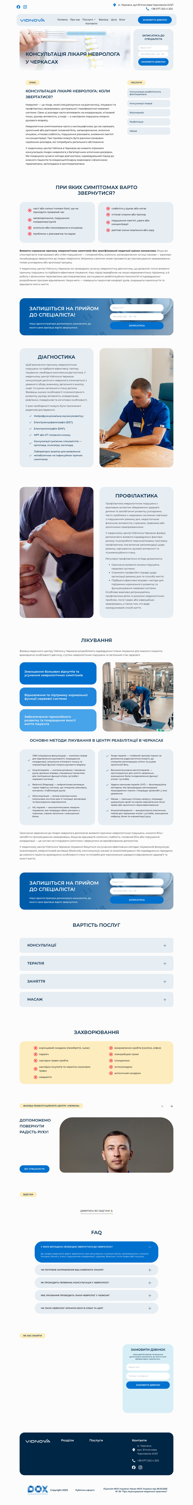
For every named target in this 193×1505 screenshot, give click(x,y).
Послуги (87, 19)
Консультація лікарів (55, 33)
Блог (122, 19)
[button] (96, 945)
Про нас (75, 19)
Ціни (114, 19)
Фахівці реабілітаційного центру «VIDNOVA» (51, 1105)
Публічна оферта (84, 1490)
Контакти (91, 23)
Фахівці (103, 19)
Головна (62, 19)
